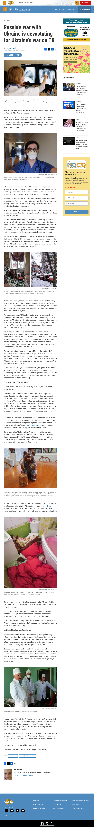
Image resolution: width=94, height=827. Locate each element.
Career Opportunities (39, 808)
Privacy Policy (57, 804)
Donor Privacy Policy (59, 808)
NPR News (7, 20)
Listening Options (38, 804)
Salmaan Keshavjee (34, 425)
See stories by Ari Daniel (23, 776)
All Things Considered (27, 756)
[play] (5, 9)
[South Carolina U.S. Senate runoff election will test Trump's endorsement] (69, 105)
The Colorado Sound (78, 808)
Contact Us (75, 804)
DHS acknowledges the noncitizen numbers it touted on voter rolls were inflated (82, 145)
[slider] (13, 9)
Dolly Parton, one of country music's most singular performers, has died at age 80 (82, 127)
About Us (36, 800)
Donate (86, 3)
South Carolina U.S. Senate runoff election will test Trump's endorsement (82, 108)
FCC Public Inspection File (60, 800)
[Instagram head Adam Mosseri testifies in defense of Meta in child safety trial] (69, 87)
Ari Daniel (12, 48)
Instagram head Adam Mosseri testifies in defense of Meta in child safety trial (82, 90)
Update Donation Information (80, 800)
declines (48, 506)
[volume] (10, 9)
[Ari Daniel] (8, 774)
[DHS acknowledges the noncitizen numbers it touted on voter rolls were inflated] (69, 141)
